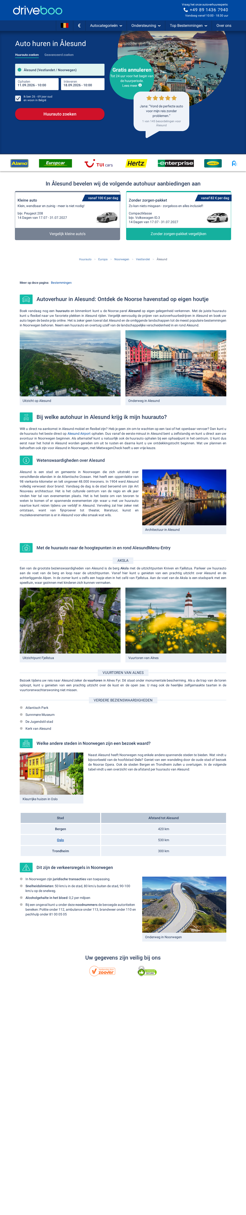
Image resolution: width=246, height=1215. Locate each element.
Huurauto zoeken (59, 113)
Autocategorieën (104, 25)
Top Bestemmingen (186, 25)
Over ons (223, 25)
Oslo (60, 840)
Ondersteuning (143, 25)
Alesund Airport (79, 433)
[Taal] (64, 26)
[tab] (27, 53)
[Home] (37, 10)
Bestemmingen (61, 282)
